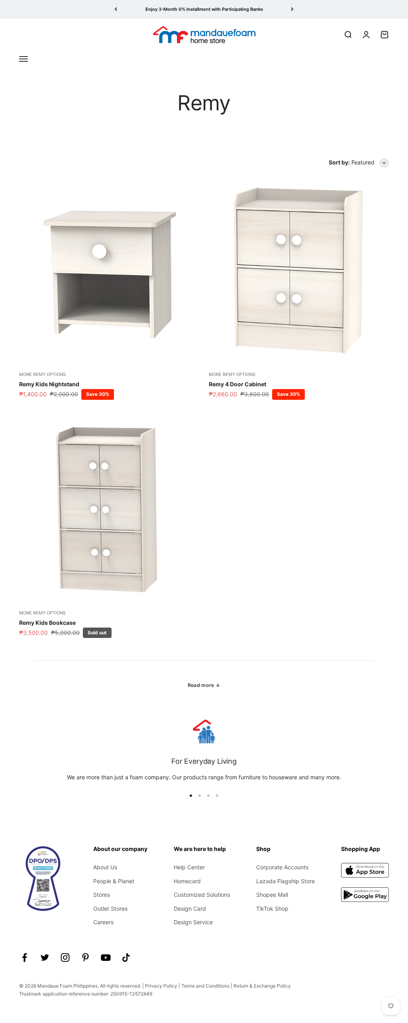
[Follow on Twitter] (44, 957)
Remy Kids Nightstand (49, 384)
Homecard (187, 881)
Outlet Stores (110, 908)
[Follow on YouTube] (105, 957)
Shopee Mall (272, 894)
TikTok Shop (272, 908)
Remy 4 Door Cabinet (237, 384)
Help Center (189, 867)
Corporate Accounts (282, 867)
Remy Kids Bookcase (47, 622)
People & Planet (113, 881)
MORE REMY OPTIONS (42, 374)
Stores (101, 894)
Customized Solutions (202, 894)
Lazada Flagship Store (285, 881)
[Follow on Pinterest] (85, 957)
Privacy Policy (161, 986)
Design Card (190, 908)
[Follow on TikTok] (126, 957)
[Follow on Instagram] (65, 957)
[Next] (292, 9)
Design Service (193, 922)
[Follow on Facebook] (24, 957)
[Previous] (115, 9)
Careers (103, 922)
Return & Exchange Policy (262, 986)
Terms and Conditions (205, 986)
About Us (105, 867)
